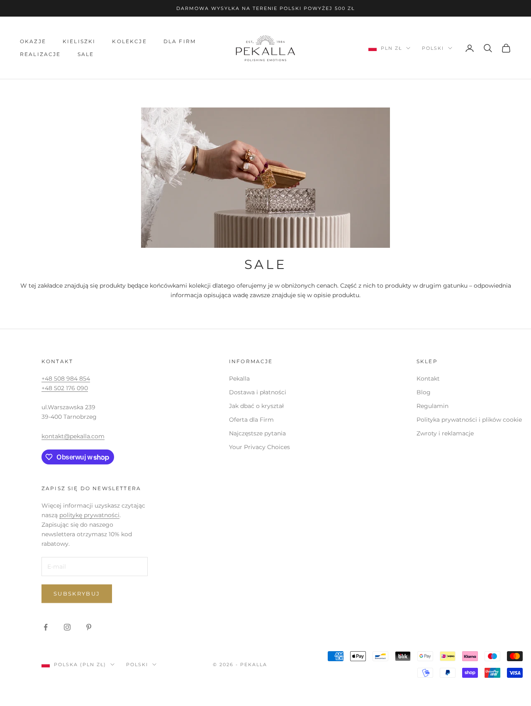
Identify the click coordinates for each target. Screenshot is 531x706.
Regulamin (432, 406)
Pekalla (239, 378)
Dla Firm (179, 41)
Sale (86, 54)
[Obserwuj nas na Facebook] (45, 627)
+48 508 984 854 (65, 378)
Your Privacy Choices (259, 447)
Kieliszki (79, 41)
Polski (433, 48)
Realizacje (40, 54)
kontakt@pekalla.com (73, 436)
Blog (424, 392)
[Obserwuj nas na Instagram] (67, 627)
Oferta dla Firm (251, 419)
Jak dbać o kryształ (256, 406)
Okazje (33, 41)
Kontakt (428, 378)
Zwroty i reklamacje (445, 433)
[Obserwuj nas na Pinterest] (89, 627)
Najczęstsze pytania (257, 433)
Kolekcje (129, 41)
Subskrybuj (77, 593)
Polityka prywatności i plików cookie (469, 419)
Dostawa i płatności (257, 392)
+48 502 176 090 (64, 388)
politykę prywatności (89, 515)
